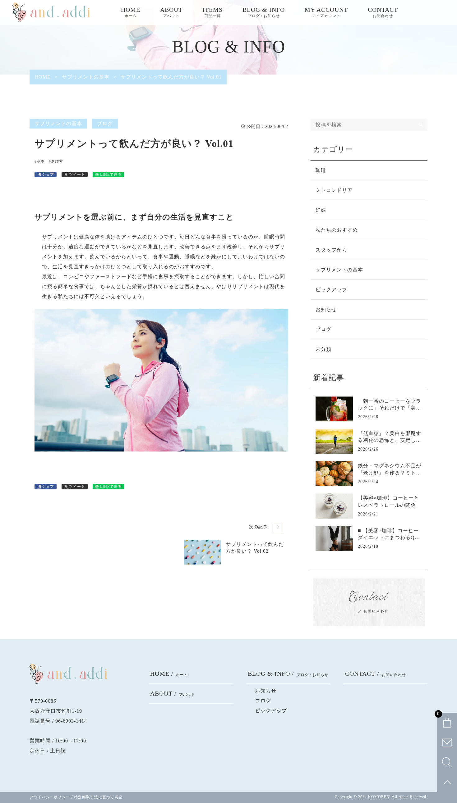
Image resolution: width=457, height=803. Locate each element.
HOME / (169, 673)
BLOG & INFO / (288, 673)
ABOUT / (172, 693)
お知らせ (326, 309)
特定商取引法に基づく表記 (98, 797)
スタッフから (331, 249)
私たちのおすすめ (337, 230)
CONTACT (383, 12)
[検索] (421, 125)
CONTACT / (375, 673)
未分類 (323, 349)
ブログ (105, 123)
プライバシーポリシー (50, 797)
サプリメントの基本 (58, 123)
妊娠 (321, 210)
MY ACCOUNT (326, 12)
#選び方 (56, 161)
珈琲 (321, 170)
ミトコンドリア (334, 190)
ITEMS (212, 12)
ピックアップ (331, 289)
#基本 (40, 161)
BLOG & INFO (263, 12)
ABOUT (171, 12)
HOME (130, 12)
